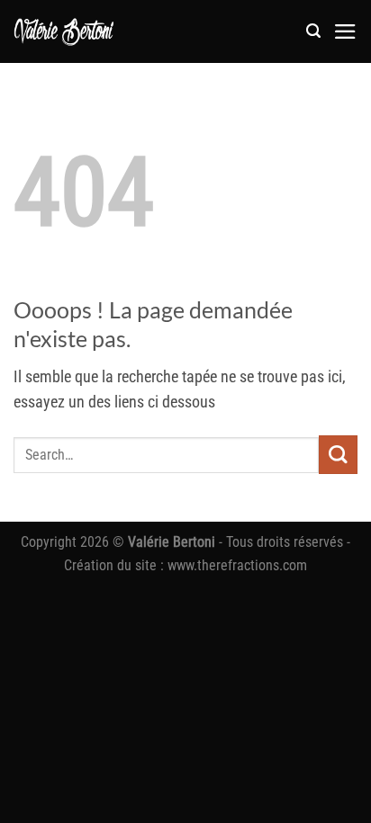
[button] (313, 31)
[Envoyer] (338, 454)
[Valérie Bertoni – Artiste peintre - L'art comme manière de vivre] (64, 31)
